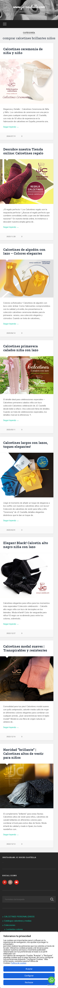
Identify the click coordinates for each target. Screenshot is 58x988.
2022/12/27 (10, 633)
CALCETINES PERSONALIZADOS (19, 916)
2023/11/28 (10, 236)
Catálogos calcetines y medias (17, 921)
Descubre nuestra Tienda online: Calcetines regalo (23, 151)
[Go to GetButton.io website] (51, 985)
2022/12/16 (10, 737)
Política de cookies (18, 963)
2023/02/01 (10, 530)
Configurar (29, 976)
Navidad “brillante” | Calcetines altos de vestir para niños (23, 754)
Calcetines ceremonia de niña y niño (23, 51)
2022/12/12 (10, 844)
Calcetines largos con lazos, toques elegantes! (25, 445)
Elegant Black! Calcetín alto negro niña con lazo (25, 545)
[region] (29, 960)
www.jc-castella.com (29, 6)
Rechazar (29, 982)
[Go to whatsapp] (51, 980)
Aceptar (29, 969)
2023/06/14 (10, 333)
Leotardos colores (14, 929)
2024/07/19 (10, 136)
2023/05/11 (10, 430)
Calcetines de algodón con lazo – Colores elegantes (24, 251)
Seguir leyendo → (11, 127)
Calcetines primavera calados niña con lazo (20, 348)
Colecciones (9, 925)
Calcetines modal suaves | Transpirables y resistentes (25, 648)
